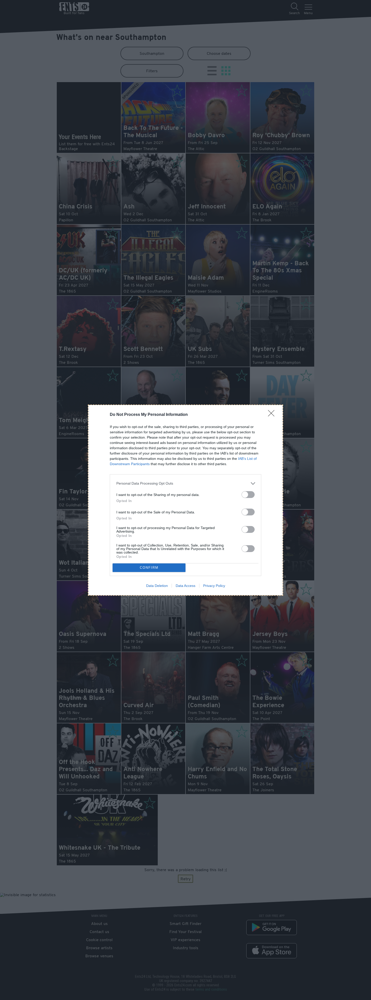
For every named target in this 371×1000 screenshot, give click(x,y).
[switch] (248, 494)
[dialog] (185, 500)
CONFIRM (149, 567)
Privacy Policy (214, 586)
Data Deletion (157, 586)
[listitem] (185, 483)
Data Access (185, 586)
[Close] (273, 415)
